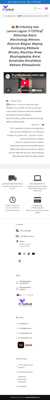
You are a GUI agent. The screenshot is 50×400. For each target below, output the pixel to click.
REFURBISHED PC (37, 184)
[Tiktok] (28, 253)
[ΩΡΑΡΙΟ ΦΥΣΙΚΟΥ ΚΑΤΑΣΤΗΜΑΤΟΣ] (12, 200)
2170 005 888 (35, 2)
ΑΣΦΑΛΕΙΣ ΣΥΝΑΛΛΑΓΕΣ (37, 207)
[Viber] (19, 261)
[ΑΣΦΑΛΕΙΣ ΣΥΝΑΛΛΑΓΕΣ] (37, 200)
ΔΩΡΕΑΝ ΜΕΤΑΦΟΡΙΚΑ (12, 184)
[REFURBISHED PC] (37, 178)
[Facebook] (19, 253)
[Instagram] (24, 253)
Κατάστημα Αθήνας (12, 210)
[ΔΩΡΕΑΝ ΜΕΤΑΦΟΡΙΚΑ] (12, 178)
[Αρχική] (1, 16)
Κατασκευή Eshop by (25, 397)
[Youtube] (33, 253)
